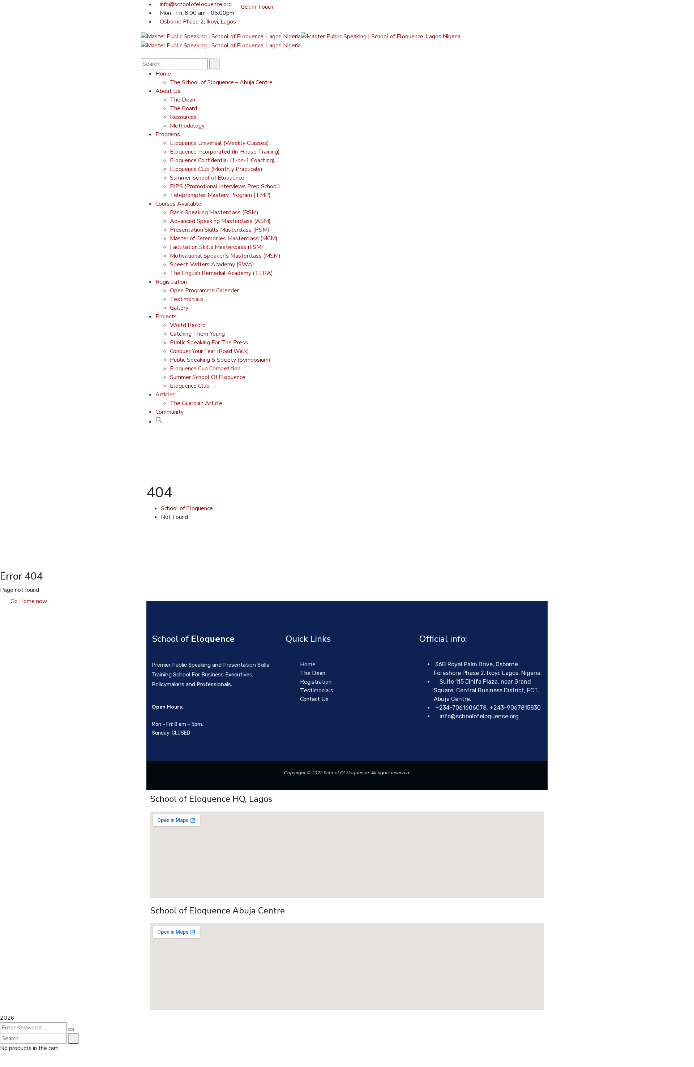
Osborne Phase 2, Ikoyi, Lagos (198, 22)
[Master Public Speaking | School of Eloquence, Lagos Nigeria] (221, 36)
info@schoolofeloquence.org (196, 4)
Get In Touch (257, 7)
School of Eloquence (187, 508)
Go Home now (28, 601)
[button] (159, 422)
